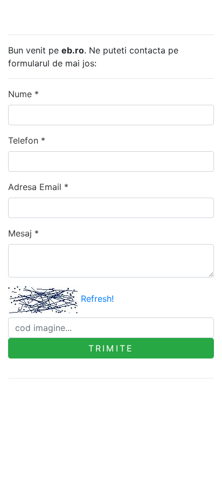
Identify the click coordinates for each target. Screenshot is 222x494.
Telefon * (26, 140)
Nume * (23, 94)
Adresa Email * (38, 186)
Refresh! (97, 298)
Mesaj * (23, 233)
